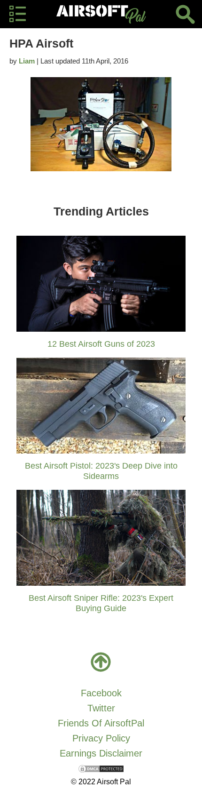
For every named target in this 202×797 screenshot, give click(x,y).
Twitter (101, 708)
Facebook (101, 693)
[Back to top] (101, 662)
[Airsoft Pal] (101, 14)
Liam (27, 61)
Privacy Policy (101, 738)
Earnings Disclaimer (101, 753)
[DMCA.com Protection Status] (101, 768)
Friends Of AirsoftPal (101, 723)
